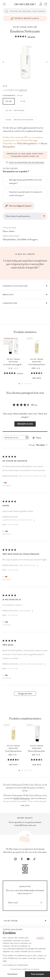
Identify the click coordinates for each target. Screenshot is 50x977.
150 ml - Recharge (14, 110)
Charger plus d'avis (25, 693)
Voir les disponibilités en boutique (26, 162)
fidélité (22, 90)
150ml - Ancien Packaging (19, 120)
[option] (25, 155)
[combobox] (38, 445)
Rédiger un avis (25, 424)
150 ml (8, 101)
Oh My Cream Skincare (25, 27)
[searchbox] (13, 437)
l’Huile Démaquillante (26, 143)
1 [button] (19, 383)
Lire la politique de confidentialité (15, 965)
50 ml (23, 101)
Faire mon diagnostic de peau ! (20, 205)
